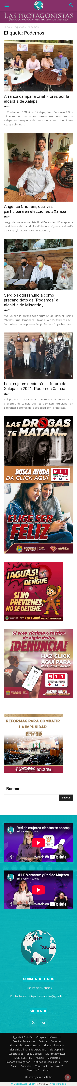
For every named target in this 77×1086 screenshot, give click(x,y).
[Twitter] (33, 1023)
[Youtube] (44, 1023)
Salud (14, 1066)
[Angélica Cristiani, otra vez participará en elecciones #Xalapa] (38, 167)
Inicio (7, 27)
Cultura (43, 1041)
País (66, 1062)
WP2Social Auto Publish (23, 1083)
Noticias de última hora (47, 1062)
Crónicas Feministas (24, 1041)
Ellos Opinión (57, 1049)
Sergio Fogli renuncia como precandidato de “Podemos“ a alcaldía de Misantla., (31, 300)
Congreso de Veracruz (48, 1037)
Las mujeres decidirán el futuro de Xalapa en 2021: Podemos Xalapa (35, 386)
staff (6, 106)
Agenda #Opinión (23, 1037)
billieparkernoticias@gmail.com (47, 996)
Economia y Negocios (18, 1062)
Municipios (54, 1058)
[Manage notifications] (68, 1077)
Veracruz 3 (33, 1070)
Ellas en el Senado (54, 1045)
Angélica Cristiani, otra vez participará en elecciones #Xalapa (35, 209)
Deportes (56, 1041)
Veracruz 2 (57, 1066)
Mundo (40, 1058)
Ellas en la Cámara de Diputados (27, 1049)
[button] (6, 5)
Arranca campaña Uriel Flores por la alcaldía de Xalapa (36, 99)
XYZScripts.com (58, 1083)
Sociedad (26, 1066)
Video (46, 1070)
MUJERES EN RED (23, 1058)
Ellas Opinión (34, 1053)
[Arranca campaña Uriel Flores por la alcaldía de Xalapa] (38, 65)
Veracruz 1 (41, 1066)
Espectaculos (16, 1053)
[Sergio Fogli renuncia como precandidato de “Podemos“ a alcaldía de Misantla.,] (38, 264)
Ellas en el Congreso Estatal (25, 1045)
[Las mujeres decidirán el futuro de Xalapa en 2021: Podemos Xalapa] (38, 355)
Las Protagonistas (55, 1053)
